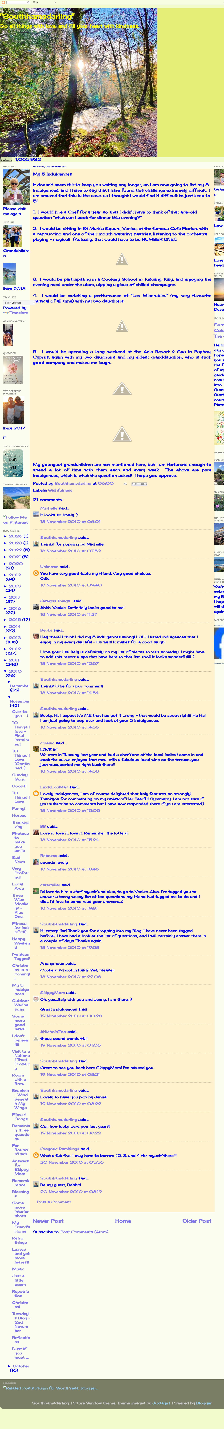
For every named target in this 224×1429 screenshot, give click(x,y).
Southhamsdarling (58, 537)
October (21, 1366)
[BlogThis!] (136, 484)
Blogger (204, 1403)
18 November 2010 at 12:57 (69, 663)
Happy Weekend (21, 943)
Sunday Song (20, 777)
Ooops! (19, 786)
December (20, 686)
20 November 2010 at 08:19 (71, 1192)
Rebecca (48, 855)
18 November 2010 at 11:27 (68, 614)
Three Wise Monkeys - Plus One (20, 906)
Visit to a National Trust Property (21, 1060)
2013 (15, 638)
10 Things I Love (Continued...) (21, 759)
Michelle (48, 508)
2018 (15, 586)
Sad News (18, 859)
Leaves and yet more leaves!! (21, 1255)
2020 (16, 564)
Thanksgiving (20, 824)
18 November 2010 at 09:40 (71, 585)
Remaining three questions (21, 1132)
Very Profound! (20, 872)
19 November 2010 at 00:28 (71, 1016)
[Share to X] (139, 484)
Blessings (20, 1194)
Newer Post (48, 1221)
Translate (19, 313)
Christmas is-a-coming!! (21, 971)
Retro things (19, 1240)
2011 (14, 660)
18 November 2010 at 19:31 (69, 908)
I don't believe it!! (20, 1040)
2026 (16, 536)
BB (43, 826)
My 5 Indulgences (20, 989)
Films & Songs (20, 1116)
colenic (47, 743)
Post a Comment (54, 1202)
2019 (15, 575)
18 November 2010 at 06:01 (70, 521)
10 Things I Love (21, 797)
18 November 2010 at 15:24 (69, 840)
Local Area (18, 886)
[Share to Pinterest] (145, 484)
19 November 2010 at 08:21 (70, 1074)
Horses (19, 815)
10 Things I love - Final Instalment (21, 733)
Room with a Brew (19, 1079)
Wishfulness (60, 490)
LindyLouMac (54, 787)
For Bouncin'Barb (20, 1149)
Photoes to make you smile (20, 842)
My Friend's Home (21, 1226)
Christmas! (20, 1304)
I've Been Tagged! (21, 956)
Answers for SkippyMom (20, 1167)
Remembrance (20, 1182)
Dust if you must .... (20, 1353)
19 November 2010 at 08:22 (70, 1104)
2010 (15, 671)
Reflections (21, 1339)
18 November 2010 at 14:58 (69, 771)
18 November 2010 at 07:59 (70, 551)
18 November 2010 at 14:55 (69, 727)
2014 (15, 626)
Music (18, 1269)
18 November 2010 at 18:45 (69, 869)
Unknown (49, 567)
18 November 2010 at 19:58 (69, 947)
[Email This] (133, 484)
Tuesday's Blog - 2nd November (21, 1322)
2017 (14, 597)
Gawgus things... (56, 601)
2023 (16, 543)
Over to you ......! (20, 713)
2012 (15, 649)
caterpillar (50, 885)
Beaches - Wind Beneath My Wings (20, 1099)
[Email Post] (125, 483)
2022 (16, 550)
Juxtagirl (161, 1403)
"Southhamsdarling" (37, 16)
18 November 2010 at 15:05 (70, 810)
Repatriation (20, 1293)
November (20, 701)
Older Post (197, 1221)
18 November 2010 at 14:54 (69, 693)
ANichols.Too (53, 1032)
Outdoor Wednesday (20, 1004)
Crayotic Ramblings (60, 1149)
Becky (46, 630)
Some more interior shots (20, 1209)
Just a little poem (19, 1280)
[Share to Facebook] (142, 484)
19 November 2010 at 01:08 (70, 1045)
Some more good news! (18, 1022)
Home (123, 1221)
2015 (15, 619)
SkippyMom (52, 992)
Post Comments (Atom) (84, 1232)
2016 (15, 608)
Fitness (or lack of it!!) (21, 927)
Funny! (18, 808)
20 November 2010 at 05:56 (72, 1162)
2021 (15, 557)
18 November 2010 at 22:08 (70, 977)
